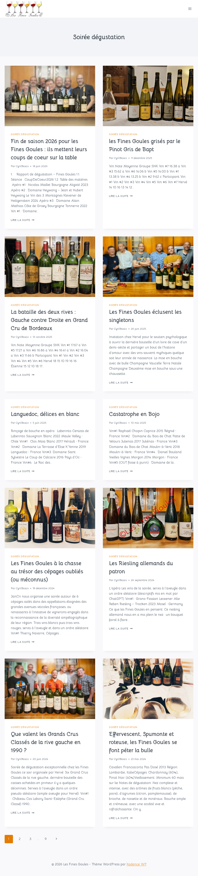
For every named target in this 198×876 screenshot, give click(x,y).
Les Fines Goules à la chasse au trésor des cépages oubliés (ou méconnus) (47, 571)
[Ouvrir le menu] (189, 9)
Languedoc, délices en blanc (45, 414)
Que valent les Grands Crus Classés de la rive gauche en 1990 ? (46, 742)
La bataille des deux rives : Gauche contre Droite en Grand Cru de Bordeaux (49, 320)
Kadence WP (137, 864)
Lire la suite (22, 220)
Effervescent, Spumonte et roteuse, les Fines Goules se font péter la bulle (143, 742)
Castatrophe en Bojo (134, 414)
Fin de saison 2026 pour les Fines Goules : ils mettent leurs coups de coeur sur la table (49, 149)
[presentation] (50, 96)
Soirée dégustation (25, 134)
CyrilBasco (22, 166)
